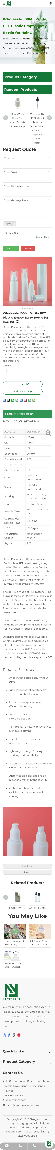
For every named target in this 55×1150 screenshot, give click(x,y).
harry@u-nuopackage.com (22, 1105)
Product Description (19, 414)
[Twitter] (14, 1035)
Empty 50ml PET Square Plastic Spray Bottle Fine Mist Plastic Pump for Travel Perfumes (17, 908)
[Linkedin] (9, 1035)
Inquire (21, 384)
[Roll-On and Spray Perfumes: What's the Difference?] (40, 931)
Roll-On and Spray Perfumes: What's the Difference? (38, 943)
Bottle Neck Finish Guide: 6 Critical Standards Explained (15, 965)
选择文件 (10, 223)
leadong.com (13, 1131)
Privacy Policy (31, 1131)
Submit (10, 248)
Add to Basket (21, 391)
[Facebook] (4, 1035)
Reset (28, 248)
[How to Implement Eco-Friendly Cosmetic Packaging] (15, 931)
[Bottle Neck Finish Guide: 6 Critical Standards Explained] (15, 955)
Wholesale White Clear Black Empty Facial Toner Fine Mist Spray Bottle (37, 908)
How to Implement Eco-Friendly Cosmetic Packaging (15, 943)
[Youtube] (19, 1035)
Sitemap (27, 1127)
